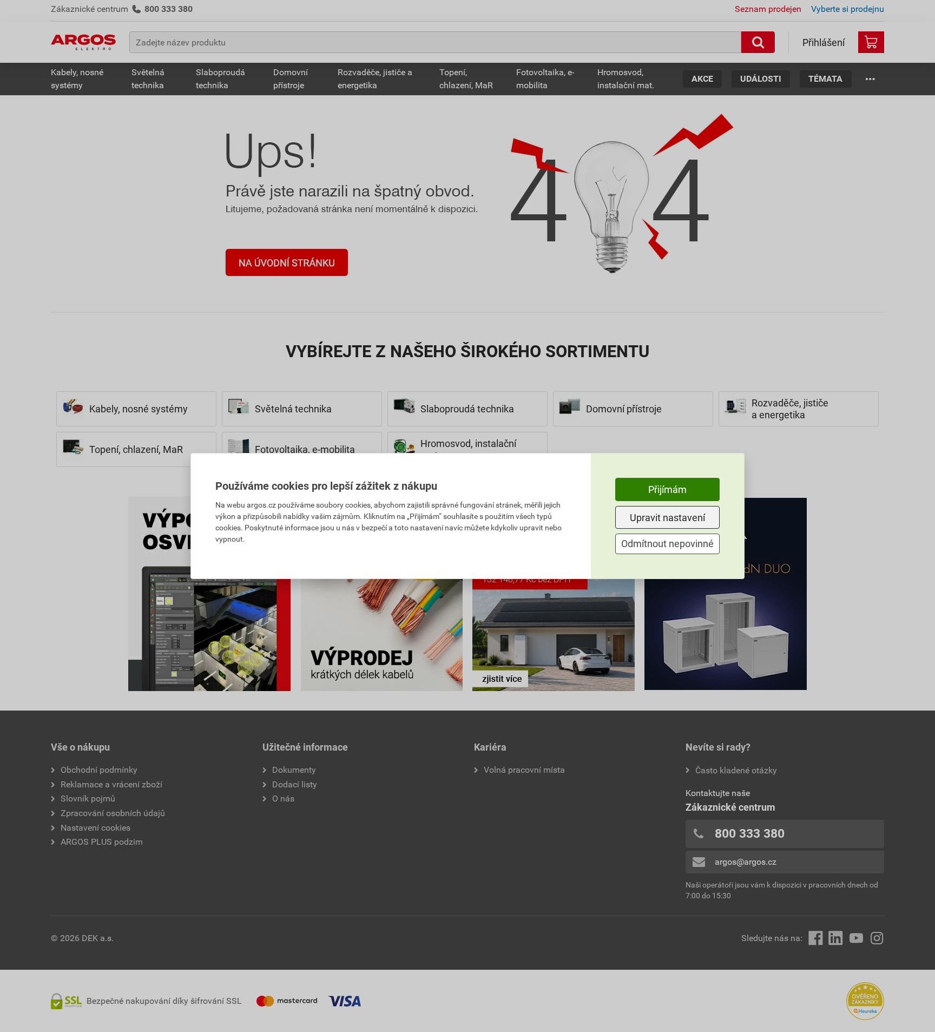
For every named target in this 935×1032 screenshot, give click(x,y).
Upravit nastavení (667, 517)
